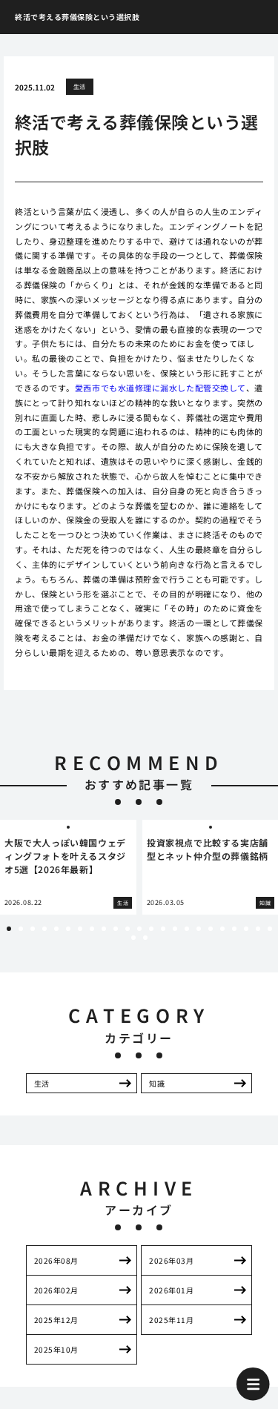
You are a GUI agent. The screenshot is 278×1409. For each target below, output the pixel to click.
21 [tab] (246, 928)
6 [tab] (68, 928)
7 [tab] (80, 928)
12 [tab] (139, 928)
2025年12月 (56, 1319)
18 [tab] (210, 928)
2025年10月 (56, 1349)
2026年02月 (56, 1290)
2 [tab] (21, 928)
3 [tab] (32, 928)
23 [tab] (270, 928)
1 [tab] (9, 928)
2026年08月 (56, 1260)
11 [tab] (127, 928)
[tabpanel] (68, 867)
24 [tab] (133, 937)
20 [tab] (234, 928)
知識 (157, 1083)
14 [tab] (163, 928)
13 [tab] (151, 928)
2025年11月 (171, 1319)
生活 (79, 86)
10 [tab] (115, 928)
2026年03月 (171, 1260)
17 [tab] (198, 928)
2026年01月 (171, 1290)
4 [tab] (44, 928)
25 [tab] (145, 937)
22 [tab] (258, 928)
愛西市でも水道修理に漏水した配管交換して (160, 388)
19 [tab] (222, 928)
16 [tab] (187, 928)
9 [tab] (104, 928)
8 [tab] (92, 928)
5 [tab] (56, 928)
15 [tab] (175, 928)
